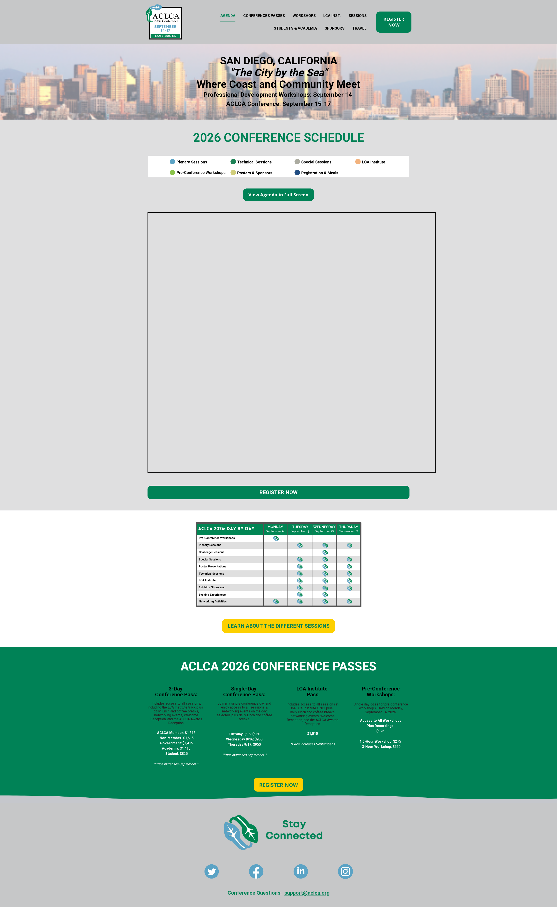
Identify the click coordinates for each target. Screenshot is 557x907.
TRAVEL (359, 28)
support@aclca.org (307, 893)
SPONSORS (334, 28)
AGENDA (227, 15)
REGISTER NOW (393, 22)
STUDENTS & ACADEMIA (295, 28)
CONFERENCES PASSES (264, 15)
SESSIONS (358, 15)
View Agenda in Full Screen (278, 195)
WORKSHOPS (304, 15)
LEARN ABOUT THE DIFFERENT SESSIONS (279, 626)
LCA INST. (332, 15)
